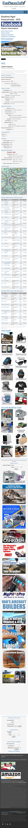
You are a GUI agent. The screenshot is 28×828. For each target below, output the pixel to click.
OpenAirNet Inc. (23, 811)
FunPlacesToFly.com (5, 811)
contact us (10, 814)
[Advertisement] (14, 698)
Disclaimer (8, 807)
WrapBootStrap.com (12, 812)
